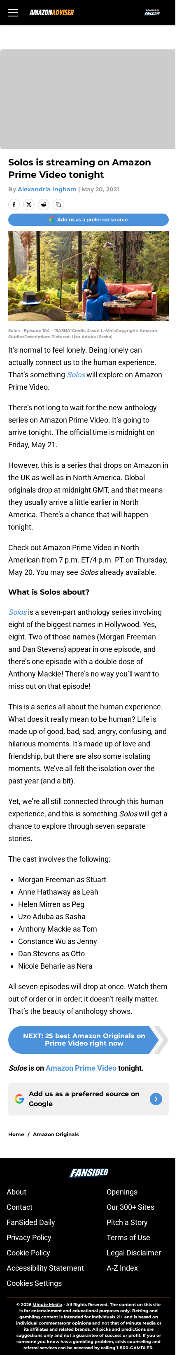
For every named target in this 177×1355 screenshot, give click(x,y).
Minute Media (47, 1304)
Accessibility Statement (45, 1268)
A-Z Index (122, 1268)
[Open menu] (13, 12)
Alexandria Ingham (47, 189)
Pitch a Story (127, 1222)
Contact (20, 1207)
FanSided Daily (31, 1222)
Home (16, 1134)
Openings (122, 1192)
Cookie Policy (28, 1252)
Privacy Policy (29, 1237)
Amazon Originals (56, 1134)
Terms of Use (128, 1237)
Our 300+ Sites (130, 1207)
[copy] (58, 204)
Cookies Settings (34, 1283)
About (16, 1192)
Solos (18, 612)
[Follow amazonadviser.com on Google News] (156, 1099)
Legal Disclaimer (134, 1252)
